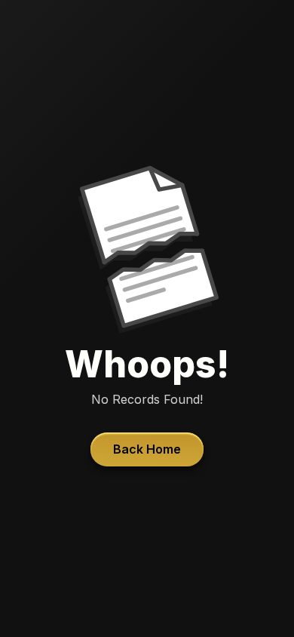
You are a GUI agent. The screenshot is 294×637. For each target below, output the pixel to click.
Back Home (147, 449)
